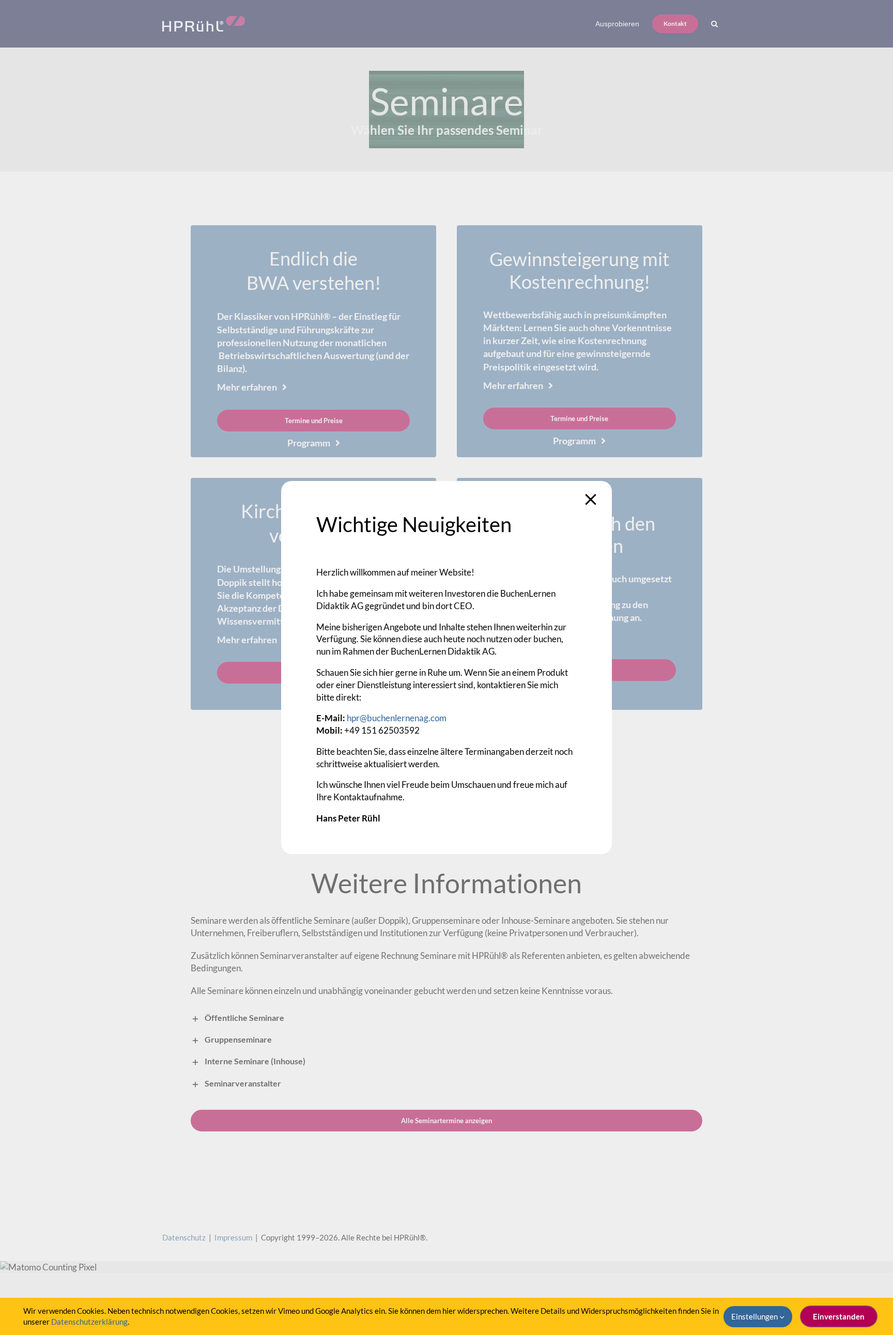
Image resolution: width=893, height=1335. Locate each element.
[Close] (591, 499)
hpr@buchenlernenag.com (396, 717)
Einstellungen (755, 1316)
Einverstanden (839, 1316)
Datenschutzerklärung (89, 1321)
